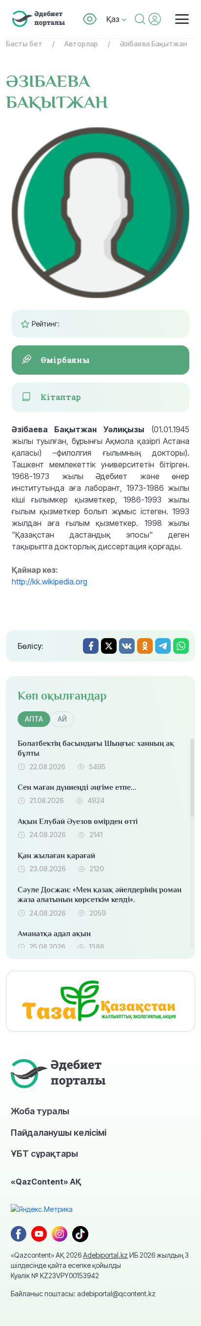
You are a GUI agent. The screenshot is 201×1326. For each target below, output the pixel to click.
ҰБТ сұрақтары (44, 1153)
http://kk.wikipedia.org (49, 581)
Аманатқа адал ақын (54, 933)
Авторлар (81, 44)
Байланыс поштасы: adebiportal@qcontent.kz (83, 1293)
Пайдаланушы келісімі (58, 1132)
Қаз (113, 19)
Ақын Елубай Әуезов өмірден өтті (78, 821)
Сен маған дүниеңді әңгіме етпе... (77, 787)
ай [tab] (62, 719)
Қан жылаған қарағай (56, 855)
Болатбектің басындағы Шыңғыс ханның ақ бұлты (96, 748)
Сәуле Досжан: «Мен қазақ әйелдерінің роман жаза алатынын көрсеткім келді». (99, 894)
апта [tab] (34, 719)
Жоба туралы (40, 1110)
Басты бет (24, 44)
